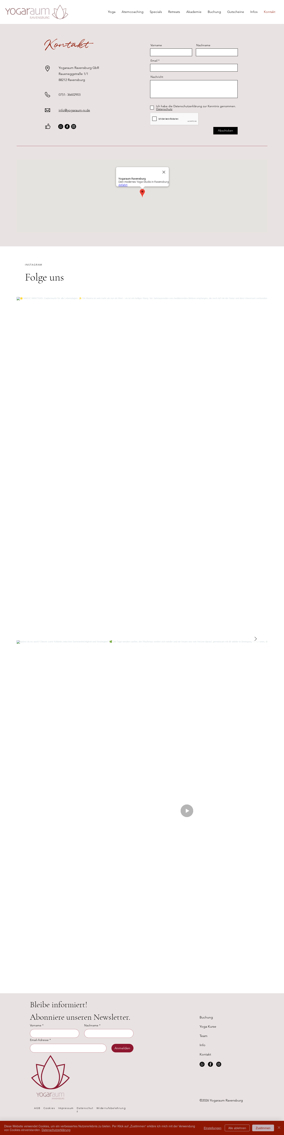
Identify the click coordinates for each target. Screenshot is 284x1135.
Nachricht (157, 76)
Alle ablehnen (237, 1128)
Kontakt (205, 1054)
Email (154, 60)
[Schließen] (279, 1128)
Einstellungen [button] (212, 1128)
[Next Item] (255, 639)
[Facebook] (67, 126)
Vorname (156, 45)
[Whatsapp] (60, 126)
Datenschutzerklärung (56, 1130)
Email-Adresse (40, 1040)
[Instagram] (73, 126)
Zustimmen (263, 1128)
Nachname (203, 45)
